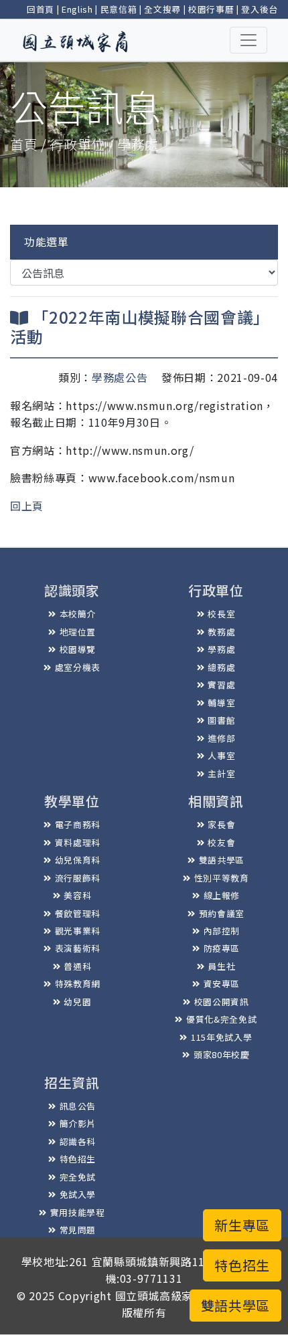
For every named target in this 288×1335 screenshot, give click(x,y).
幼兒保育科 (77, 859)
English (77, 9)
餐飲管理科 (77, 913)
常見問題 (78, 1229)
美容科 (77, 895)
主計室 (221, 773)
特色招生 (78, 1158)
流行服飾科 (77, 877)
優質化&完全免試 (221, 1019)
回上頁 (27, 506)
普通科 (77, 966)
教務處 (221, 631)
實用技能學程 (77, 1212)
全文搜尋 (162, 9)
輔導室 (221, 702)
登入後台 (259, 9)
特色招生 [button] (242, 1265)
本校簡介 (78, 613)
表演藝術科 (77, 948)
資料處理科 (77, 842)
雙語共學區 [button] (235, 1305)
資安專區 (222, 983)
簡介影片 (78, 1123)
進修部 (221, 738)
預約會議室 (221, 913)
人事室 (221, 755)
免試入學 (78, 1194)
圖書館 (221, 720)
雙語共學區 (221, 859)
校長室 (221, 613)
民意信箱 (118, 9)
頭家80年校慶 (221, 1054)
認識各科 (78, 1141)
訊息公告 (78, 1106)
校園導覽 (78, 649)
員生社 (221, 966)
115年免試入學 (221, 1037)
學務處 (221, 649)
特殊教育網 (77, 983)
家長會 (221, 824)
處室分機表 (77, 667)
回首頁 (40, 9)
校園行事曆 (211, 9)
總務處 (221, 667)
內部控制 (222, 930)
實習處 (221, 684)
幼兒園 (77, 1001)
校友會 (221, 842)
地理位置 (78, 631)
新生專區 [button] (242, 1225)
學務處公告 (119, 377)
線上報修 (222, 895)
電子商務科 (77, 824)
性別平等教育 (221, 877)
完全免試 (78, 1176)
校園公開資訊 (221, 1001)
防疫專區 (222, 948)
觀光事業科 (77, 930)
